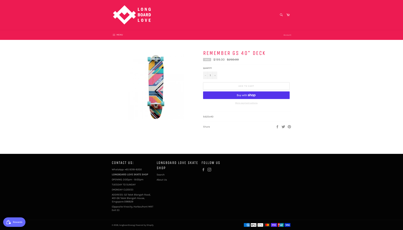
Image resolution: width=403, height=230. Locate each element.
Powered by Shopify (144, 225)
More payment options (246, 103)
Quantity (207, 68)
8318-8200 (135, 169)
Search (161, 174)
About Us (162, 179)
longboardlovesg (127, 225)
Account (287, 35)
